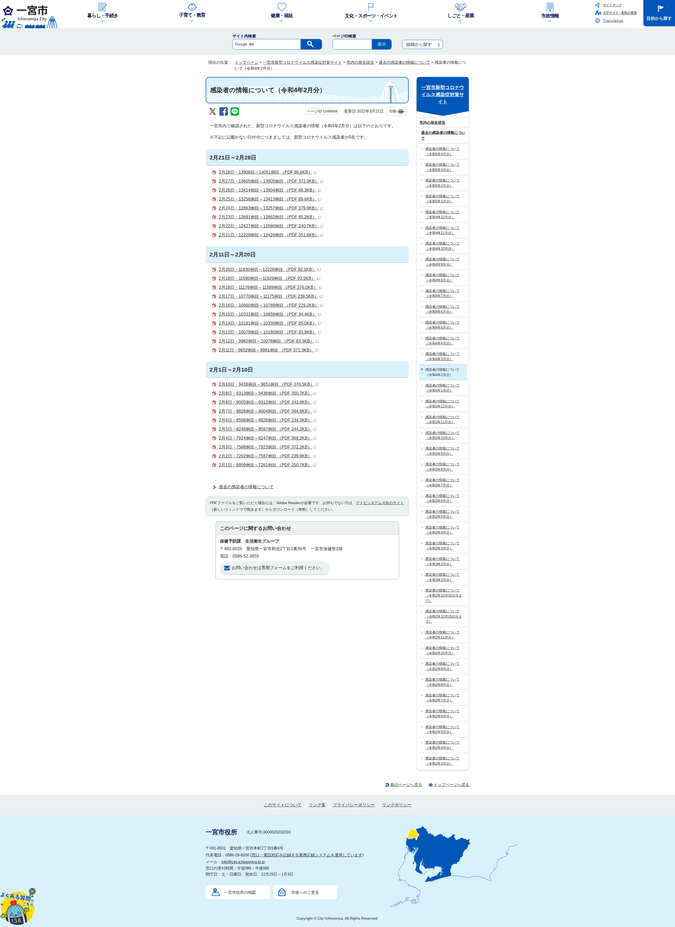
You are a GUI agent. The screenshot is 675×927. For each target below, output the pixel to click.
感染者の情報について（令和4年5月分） (442, 324)
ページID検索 (344, 36)
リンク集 (317, 805)
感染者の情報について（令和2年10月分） (442, 650)
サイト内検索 (244, 36)
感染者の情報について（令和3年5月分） (442, 514)
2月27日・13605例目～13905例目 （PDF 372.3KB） (269, 181)
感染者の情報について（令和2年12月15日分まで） (443, 616)
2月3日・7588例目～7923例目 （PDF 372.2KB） (265, 447)
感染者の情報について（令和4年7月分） (442, 293)
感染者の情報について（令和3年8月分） (442, 466)
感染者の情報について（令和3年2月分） (442, 561)
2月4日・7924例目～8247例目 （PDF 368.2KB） (265, 438)
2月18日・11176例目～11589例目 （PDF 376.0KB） (268, 287)
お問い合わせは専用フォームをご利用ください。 (278, 567)
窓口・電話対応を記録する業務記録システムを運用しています (307, 855)
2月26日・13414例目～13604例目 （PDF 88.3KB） (268, 190)
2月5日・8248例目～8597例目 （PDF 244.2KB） (265, 429)
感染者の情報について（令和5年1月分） (442, 198)
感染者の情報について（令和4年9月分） (442, 261)
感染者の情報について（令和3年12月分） (442, 403)
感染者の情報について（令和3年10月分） (442, 435)
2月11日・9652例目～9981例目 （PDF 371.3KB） (266, 350)
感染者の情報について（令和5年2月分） (442, 182)
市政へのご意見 (305, 892)
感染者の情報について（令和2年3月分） (442, 760)
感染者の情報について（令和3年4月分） (442, 529)
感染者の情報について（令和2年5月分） (442, 729)
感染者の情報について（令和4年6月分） (442, 309)
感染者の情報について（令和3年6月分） (442, 498)
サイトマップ (612, 5)
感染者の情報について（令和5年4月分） (442, 151)
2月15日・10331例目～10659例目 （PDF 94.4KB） (268, 314)
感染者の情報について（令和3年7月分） (442, 482)
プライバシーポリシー (354, 805)
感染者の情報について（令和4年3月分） (442, 356)
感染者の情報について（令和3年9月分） (442, 450)
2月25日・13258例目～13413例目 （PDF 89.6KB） (268, 199)
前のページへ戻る (406, 784)
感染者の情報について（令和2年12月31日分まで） (443, 595)
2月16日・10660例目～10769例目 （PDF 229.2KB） (269, 305)
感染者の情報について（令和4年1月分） (442, 387)
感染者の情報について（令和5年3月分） (442, 167)
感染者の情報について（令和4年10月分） (442, 245)
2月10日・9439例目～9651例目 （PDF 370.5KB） (266, 384)
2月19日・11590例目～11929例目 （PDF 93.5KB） (267, 278)
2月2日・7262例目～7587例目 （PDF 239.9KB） (265, 456)
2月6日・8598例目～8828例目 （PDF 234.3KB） (265, 420)
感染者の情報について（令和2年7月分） (442, 697)
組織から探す (419, 44)
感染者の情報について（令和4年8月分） (442, 277)
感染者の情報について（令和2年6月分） (442, 713)
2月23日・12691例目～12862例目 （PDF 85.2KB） (268, 217)
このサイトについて (283, 805)
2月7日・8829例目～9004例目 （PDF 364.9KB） (265, 411)
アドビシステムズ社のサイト (380, 503)
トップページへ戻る (451, 784)
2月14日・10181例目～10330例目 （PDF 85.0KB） (268, 323)
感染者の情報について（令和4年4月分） (442, 340)
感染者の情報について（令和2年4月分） (442, 744)
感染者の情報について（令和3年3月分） (442, 545)
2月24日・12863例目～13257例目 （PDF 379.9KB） (269, 208)
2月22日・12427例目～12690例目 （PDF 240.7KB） (269, 226)
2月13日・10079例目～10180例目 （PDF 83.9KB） (268, 332)
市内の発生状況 (360, 62)
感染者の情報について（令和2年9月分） (442, 666)
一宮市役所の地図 (240, 892)
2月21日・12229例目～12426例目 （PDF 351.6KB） (269, 235)
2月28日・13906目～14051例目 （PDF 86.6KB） (265, 172)
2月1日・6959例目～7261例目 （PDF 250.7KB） (265, 465)
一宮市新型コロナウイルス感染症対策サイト (302, 62)
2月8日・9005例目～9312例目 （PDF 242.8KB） (265, 402)
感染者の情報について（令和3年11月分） (442, 419)
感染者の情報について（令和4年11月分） (442, 230)
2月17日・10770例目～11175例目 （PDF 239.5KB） (268, 296)
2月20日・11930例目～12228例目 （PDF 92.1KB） (267, 269)
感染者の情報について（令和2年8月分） (442, 681)
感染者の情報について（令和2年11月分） (442, 634)
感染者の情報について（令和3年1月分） (442, 577)
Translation (613, 21)
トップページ (246, 62)
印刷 (393, 111)
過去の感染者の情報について (404, 62)
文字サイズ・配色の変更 (620, 13)
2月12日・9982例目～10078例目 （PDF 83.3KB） (266, 341)
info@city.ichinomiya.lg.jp (243, 862)
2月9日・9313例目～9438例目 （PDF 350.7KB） (265, 393)
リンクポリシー (397, 805)
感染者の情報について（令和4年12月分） (442, 214)
